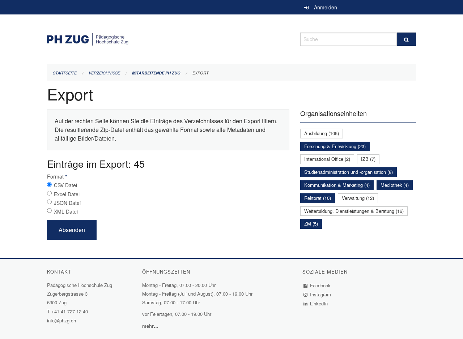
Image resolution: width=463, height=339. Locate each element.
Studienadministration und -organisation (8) (348, 171)
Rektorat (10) (317, 197)
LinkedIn (319, 303)
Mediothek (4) (395, 184)
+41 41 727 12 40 (69, 311)
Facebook (320, 285)
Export (200, 73)
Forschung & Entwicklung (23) (335, 146)
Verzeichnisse (104, 73)
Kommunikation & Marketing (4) (337, 184)
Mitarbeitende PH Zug (156, 73)
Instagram (321, 294)
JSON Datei (67, 202)
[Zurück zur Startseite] (168, 38)
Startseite (65, 73)
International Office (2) (327, 158)
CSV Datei (65, 185)
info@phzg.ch (61, 320)
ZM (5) (311, 223)
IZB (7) (368, 158)
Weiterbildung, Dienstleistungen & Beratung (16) (354, 210)
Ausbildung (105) (321, 133)
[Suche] (406, 39)
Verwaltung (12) (358, 197)
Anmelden (325, 7)
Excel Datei (67, 194)
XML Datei (66, 211)
